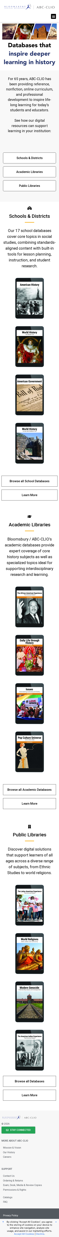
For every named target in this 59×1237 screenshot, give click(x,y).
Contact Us (9, 1175)
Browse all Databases (29, 1081)
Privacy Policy (10, 1215)
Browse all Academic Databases (29, 789)
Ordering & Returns (13, 1180)
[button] (53, 16)
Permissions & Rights (14, 1189)
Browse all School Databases (29, 481)
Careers (7, 1156)
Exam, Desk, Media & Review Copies (22, 1185)
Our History (9, 1152)
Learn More (29, 495)
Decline (40, 1233)
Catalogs (7, 1197)
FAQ (5, 1201)
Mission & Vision (12, 1147)
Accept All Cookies (24, 1233)
